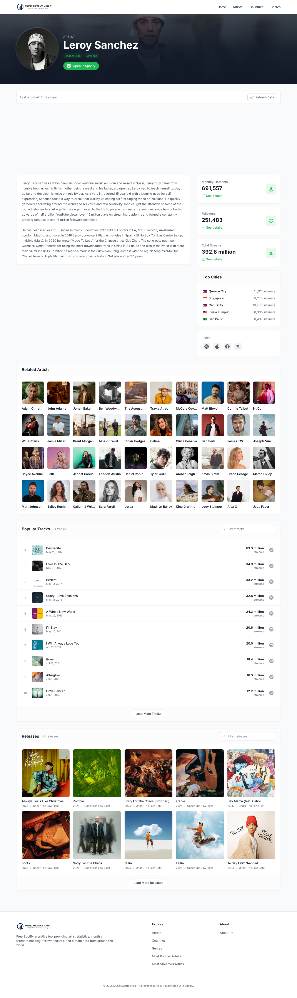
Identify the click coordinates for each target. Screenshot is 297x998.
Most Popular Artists (166, 956)
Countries (257, 7)
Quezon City (218, 291)
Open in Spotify (84, 66)
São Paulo (216, 319)
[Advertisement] (148, 139)
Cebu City (216, 305)
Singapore (216, 298)
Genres (275, 7)
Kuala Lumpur (219, 312)
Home (222, 7)
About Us (226, 932)
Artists (238, 7)
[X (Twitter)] (238, 346)
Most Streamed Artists (168, 964)
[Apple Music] (217, 346)
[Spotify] (206, 346)
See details (214, 196)
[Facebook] (227, 346)
